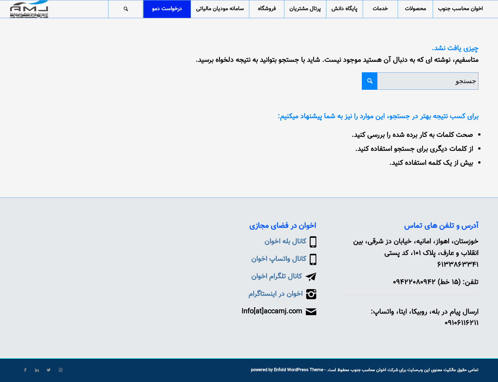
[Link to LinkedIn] (37, 370)
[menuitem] (460, 9)
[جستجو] (125, 9)
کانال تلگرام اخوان (276, 276)
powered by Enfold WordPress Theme (287, 370)
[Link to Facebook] (25, 370)
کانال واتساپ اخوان (278, 259)
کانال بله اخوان (285, 241)
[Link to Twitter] (48, 370)
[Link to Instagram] (60, 370)
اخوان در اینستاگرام (276, 294)
